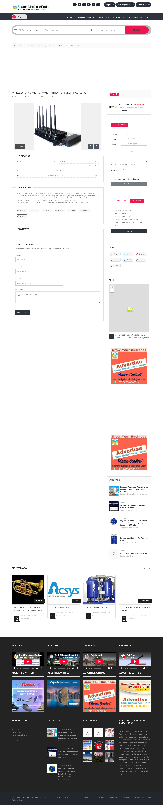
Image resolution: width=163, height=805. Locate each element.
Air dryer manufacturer (97, 607)
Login (108, 5)
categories (20, 17)
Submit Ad (142, 5)
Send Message (129, 184)
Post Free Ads (135, 17)
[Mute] (37, 668)
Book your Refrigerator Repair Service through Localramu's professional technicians (134, 489)
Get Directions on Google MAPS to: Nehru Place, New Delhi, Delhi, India (132, 336)
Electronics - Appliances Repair (138, 494)
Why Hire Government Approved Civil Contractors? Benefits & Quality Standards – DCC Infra (133, 523)
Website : (18, 279)
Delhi (54, 97)
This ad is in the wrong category (127, 219)
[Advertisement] (81, 70)
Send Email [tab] (120, 124)
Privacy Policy (17, 732)
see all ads (123, 110)
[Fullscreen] (41, 668)
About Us (103, 17)
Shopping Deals (85, 17)
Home (69, 17)
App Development (133, 510)
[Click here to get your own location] (123, 30)
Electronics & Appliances (26, 46)
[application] (28, 661)
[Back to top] (155, 790)
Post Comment (23, 312)
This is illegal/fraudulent (124, 211)
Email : (18, 267)
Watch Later (121, 201)
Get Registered (124, 5)
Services (130, 556)
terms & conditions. (131, 179)
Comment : (20, 289)
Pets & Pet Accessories (135, 543)
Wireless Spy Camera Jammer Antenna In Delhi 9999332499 (49, 93)
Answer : (114, 171)
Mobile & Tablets (41, 97)
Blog (149, 17)
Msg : (115, 152)
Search (137, 30)
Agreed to (126, 179)
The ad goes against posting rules (128, 222)
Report (129, 231)
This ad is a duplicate (122, 216)
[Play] (15, 668)
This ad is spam (120, 214)
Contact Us (118, 17)
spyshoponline (126, 104)
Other (116, 225)
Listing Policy (17, 738)
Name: (18, 255)
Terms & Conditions (19, 735)
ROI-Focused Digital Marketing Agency (134, 553)
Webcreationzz (17, 800)
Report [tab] (138, 201)
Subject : (114, 145)
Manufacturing (132, 528)
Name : (114, 134)
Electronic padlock (59, 607)
